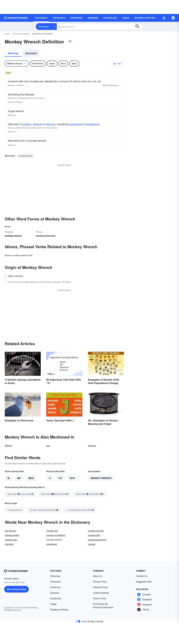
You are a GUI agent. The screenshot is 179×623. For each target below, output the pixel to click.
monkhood (51, 544)
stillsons (92, 445)
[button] (164, 18)
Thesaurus (55, 581)
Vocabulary (55, 598)
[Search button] (139, 26)
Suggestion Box (144, 581)
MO (19, 478)
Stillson (8, 445)
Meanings (13, 53)
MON (31, 478)
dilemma (50, 124)
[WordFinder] (173, 18)
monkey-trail (94, 535)
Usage (53, 604)
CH (60, 478)
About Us (97, 576)
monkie (91, 544)
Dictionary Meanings (21, 34)
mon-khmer (10, 530)
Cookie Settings (101, 592)
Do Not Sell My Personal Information (103, 605)
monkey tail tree (96, 530)
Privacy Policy (100, 581)
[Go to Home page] (16, 18)
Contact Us (141, 576)
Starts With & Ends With (20, 494)
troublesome (93, 124)
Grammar (54, 592)
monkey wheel (12, 535)
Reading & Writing (59, 609)
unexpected (75, 124)
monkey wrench (101, 478)
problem (26, 124)
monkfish (9, 544)
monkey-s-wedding (55, 535)
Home (7, 34)
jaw (48, 445)
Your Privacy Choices (92, 621)
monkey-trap (11, 539)
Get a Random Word (16, 589)
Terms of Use (99, 598)
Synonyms (31, 53)
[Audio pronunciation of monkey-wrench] (70, 41)
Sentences (55, 587)
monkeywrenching (97, 539)
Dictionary (44, 26)
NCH (72, 478)
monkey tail (52, 530)
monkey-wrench (25, 155)
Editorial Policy (100, 587)
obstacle (37, 124)
